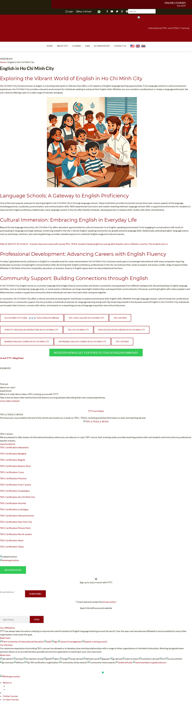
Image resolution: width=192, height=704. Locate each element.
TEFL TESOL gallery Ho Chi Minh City (86, 318)
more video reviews (9, 400)
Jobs (87, 46)
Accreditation (102, 46)
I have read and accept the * (97, 601)
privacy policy (109, 601)
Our (7, 627)
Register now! (13, 570)
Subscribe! (35, 593)
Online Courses (175, 2)
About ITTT (62, 46)
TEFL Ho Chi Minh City (78, 330)
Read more (5, 638)
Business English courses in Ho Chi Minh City (26, 341)
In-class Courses (11, 699)
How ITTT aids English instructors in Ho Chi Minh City (31, 330)
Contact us (120, 46)
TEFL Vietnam (120, 318)
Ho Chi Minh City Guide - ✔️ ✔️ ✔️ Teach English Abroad (31, 318)
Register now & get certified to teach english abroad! (96, 352)
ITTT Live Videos (96, 411)
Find (36, 619)
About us (7, 682)
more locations (7, 444)
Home (50, 46)
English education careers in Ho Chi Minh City (121, 330)
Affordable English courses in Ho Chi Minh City (82, 341)
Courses (76, 46)
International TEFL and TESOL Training (168, 28)
